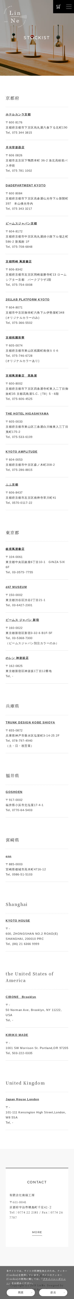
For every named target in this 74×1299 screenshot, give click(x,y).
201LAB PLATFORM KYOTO (28, 299)
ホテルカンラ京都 (18, 114)
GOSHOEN (14, 792)
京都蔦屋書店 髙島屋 (21, 375)
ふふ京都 (12, 484)
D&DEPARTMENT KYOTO (26, 185)
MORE (37, 1232)
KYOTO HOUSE (18, 920)
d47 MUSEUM (16, 587)
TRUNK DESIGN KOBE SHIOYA (30, 722)
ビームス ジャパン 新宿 (22, 619)
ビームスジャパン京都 (21, 223)
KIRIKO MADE (17, 1035)
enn (9, 856)
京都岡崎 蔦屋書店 (19, 261)
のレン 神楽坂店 (17, 658)
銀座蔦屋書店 (15, 549)
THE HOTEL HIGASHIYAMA (27, 413)
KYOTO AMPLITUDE (22, 451)
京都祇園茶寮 (15, 337)
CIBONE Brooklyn (21, 996)
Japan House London (22, 1099)
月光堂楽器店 (15, 147)
